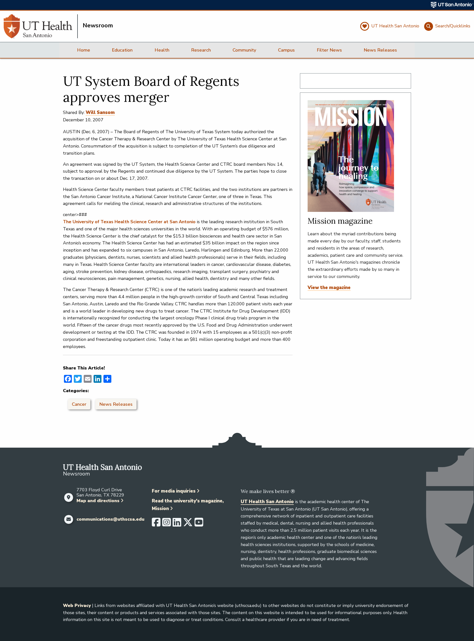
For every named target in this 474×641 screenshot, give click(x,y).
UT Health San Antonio (267, 501)
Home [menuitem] (83, 50)
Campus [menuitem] (286, 50)
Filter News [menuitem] (329, 50)
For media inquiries (174, 491)
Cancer (79, 404)
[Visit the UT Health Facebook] (156, 524)
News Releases (116, 404)
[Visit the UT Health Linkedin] (177, 524)
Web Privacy (77, 605)
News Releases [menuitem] (380, 50)
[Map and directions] (68, 497)
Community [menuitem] (244, 50)
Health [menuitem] (162, 50)
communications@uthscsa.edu (110, 519)
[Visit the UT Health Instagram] (166, 524)
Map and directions (98, 501)
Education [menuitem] (122, 50)
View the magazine (329, 287)
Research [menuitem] (201, 50)
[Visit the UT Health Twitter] (188, 524)
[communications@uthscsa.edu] (68, 519)
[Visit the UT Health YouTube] (199, 524)
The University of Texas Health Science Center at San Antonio (129, 222)
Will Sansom (100, 112)
